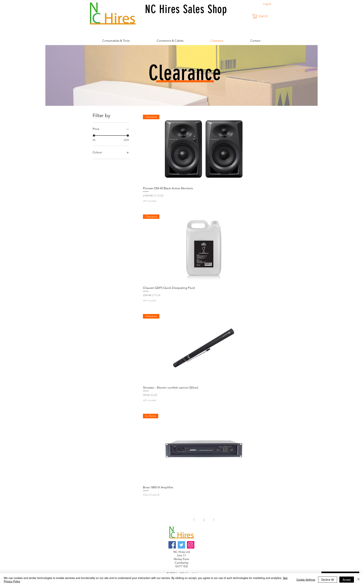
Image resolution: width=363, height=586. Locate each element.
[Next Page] (213, 519)
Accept (347, 579)
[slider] (94, 135)
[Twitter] (181, 545)
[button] (261, 16)
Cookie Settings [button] (305, 579)
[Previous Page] (194, 519)
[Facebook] (172, 545)
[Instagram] (190, 545)
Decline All (327, 579)
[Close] (358, 579)
